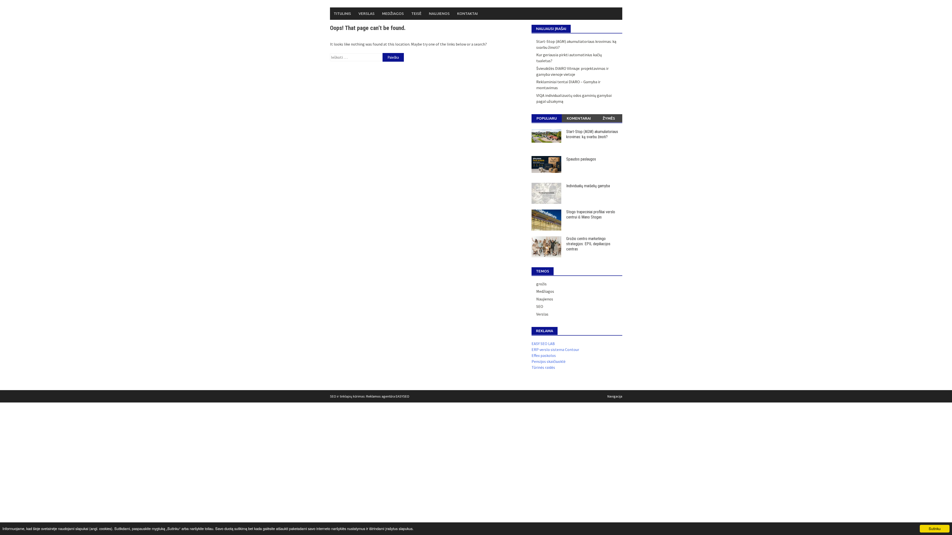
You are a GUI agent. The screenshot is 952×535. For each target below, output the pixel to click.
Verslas (366, 13)
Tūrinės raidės (543, 367)
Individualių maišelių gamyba (588, 186)
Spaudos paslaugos (581, 159)
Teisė (416, 13)
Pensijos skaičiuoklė (548, 361)
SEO (539, 306)
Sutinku (935, 528)
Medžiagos (393, 13)
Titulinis (342, 13)
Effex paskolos (544, 355)
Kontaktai (467, 13)
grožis (541, 283)
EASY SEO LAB (543, 343)
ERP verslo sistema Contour (555, 349)
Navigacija (614, 396)
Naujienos (439, 13)
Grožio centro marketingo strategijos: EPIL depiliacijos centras (588, 243)
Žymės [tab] (609, 118)
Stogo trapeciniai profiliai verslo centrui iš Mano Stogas (590, 214)
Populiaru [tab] (546, 118)
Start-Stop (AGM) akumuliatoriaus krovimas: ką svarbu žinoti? (592, 134)
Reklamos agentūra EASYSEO (387, 396)
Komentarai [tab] (579, 118)
